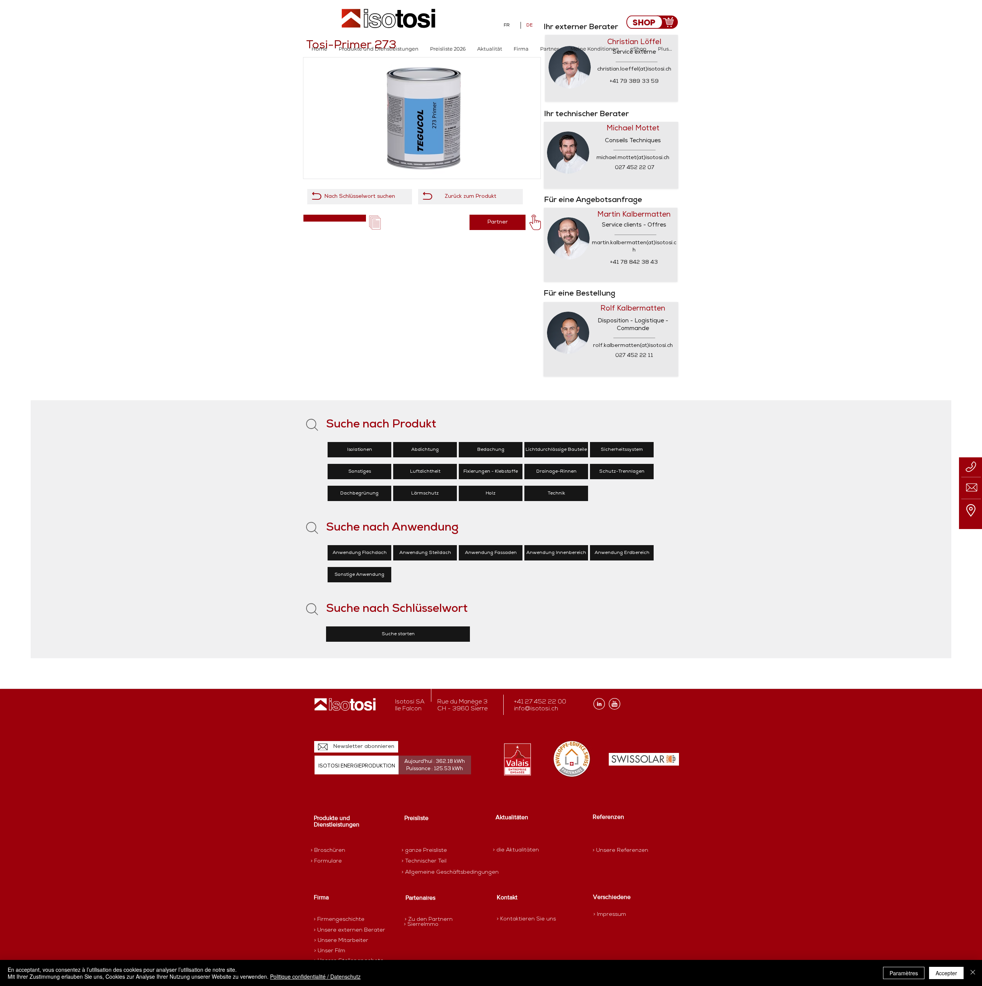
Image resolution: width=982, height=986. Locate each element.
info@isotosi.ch (536, 709)
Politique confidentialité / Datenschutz (315, 976)
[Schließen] (972, 973)
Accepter (946, 973)
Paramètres (904, 973)
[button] (378, 48)
